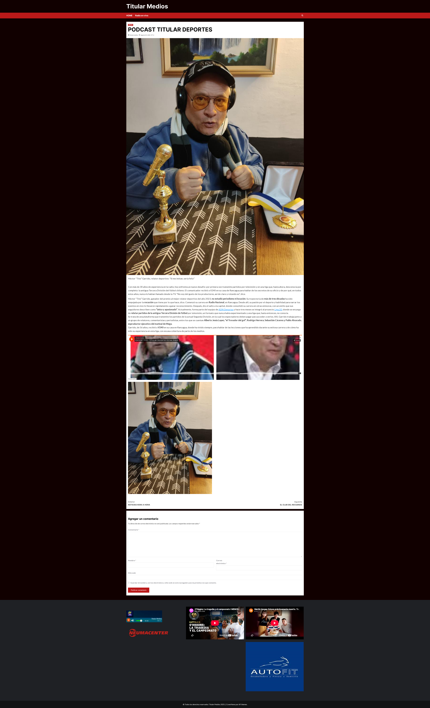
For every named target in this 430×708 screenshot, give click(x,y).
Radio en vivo (141, 15)
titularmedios (134, 35)
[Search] (302, 15)
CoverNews (230, 704)
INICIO (130, 25)
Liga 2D (278, 309)
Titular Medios (147, 6)
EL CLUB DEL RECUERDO (291, 503)
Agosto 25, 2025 (145, 35)
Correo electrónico (221, 561)
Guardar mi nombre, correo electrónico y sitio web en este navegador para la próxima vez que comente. (173, 583)
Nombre (132, 560)
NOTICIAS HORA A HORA (139, 503)
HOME (129, 15)
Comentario (133, 530)
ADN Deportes (226, 309)
